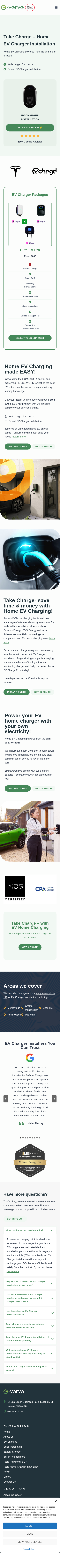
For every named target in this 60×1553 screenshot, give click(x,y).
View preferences (30, 1542)
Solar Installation (12, 1446)
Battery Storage (12, 1451)
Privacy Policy (28, 1549)
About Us (8, 1436)
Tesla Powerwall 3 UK (15, 1461)
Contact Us (9, 1481)
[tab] (20, 1137)
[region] (30, 889)
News (6, 1471)
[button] (55, 1501)
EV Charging (10, 1441)
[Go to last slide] (5, 1098)
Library (7, 1476)
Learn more (19, 436)
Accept (30, 1525)
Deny (30, 1534)
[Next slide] (54, 1098)
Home (6, 1431)
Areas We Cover (12, 1495)
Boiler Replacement (14, 1456)
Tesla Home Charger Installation (20, 1466)
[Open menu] (56, 7)
